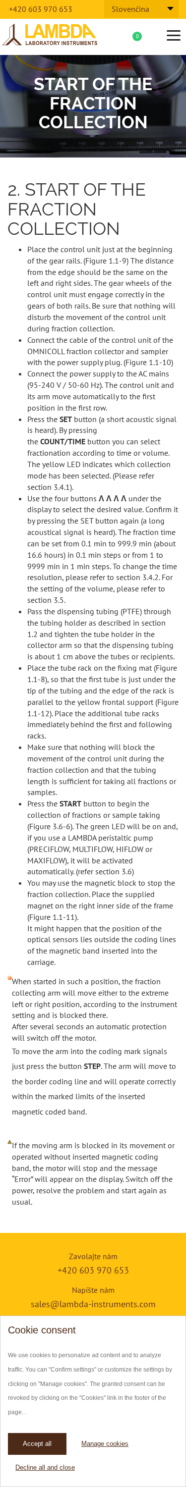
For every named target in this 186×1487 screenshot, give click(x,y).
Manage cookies (104, 1443)
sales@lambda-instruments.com (93, 1304)
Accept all (37, 1443)
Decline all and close (45, 1467)
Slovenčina (130, 9)
